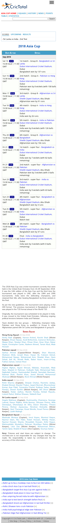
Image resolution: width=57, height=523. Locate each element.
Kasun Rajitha (16, 402)
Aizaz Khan (44, 342)
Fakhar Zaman (8, 362)
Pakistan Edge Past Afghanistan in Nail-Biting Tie (24, 513)
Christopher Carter (16, 344)
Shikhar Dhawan (21, 394)
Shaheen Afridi (8, 355)
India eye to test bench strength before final (22, 499)
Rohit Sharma (8, 383)
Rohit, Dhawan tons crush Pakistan (18, 506)
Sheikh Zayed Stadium (30, 98)
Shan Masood (48, 353)
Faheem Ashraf (48, 355)
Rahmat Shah (8, 374)
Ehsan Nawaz (16, 340)
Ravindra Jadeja (48, 383)
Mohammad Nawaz (10, 357)
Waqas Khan (7, 342)
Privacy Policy (25, 521)
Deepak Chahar (32, 383)
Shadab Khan (43, 357)
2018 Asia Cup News (28, 479)
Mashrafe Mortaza (10, 417)
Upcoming (16, 34)
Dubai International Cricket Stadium (36, 66)
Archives (37, 521)
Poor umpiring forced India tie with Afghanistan (24, 496)
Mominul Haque (48, 417)
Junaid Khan (22, 355)
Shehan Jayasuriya (19, 407)
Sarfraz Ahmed (9, 353)
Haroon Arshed (29, 337)
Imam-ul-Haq (49, 359)
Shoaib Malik (23, 359)
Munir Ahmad (30, 377)
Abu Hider (20, 420)
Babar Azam (36, 359)
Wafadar (35, 368)
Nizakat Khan (20, 342)
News (41, 13)
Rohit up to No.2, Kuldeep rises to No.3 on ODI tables (26, 483)
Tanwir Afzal (45, 344)
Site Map (13, 521)
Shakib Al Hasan (20, 429)
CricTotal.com (19, 518)
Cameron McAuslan (46, 340)
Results (27, 34)
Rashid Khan (22, 374)
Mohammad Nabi (47, 370)
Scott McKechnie (30, 340)
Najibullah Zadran (9, 372)
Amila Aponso (29, 402)
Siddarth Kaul (35, 394)
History (32, 13)
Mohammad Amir (28, 357)
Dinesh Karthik (16, 389)
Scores (5, 34)
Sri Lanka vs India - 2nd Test (15, 39)
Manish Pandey (32, 392)
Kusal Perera (42, 409)
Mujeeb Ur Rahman (16, 370)
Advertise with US (35, 518)
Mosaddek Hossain (33, 422)
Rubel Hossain (33, 420)
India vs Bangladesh (35, 236)
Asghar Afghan (8, 368)
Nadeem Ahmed (32, 344)
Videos (46, 521)
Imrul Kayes (34, 417)
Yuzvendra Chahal (27, 387)
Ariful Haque (49, 422)
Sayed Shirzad (23, 368)
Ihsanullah (45, 368)
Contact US (50, 518)
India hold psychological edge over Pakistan (22, 509)
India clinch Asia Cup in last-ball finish (20, 486)
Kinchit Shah (42, 337)
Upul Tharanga (16, 409)
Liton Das (15, 426)
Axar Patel (13, 387)
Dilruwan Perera (43, 402)
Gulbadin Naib (32, 370)
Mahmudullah (8, 424)
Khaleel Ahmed (8, 385)
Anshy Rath (7, 337)
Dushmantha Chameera (36, 400)
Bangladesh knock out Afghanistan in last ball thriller (26, 503)
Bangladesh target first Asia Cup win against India (25, 489)
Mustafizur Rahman (23, 424)
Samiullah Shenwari (46, 372)
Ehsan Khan (32, 342)
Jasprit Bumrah (36, 385)
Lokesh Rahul (8, 394)
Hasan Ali (34, 355)
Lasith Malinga (16, 411)
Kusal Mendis (30, 409)
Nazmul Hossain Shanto (13, 422)
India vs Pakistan (47, 120)
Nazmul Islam (8, 420)
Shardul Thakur (22, 385)
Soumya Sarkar (47, 429)
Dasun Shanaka (40, 405)
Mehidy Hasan (48, 420)
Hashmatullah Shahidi (27, 372)
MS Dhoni (43, 389)
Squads (22, 13)
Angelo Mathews (9, 400)
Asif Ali (12, 359)
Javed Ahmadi (36, 374)
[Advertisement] (29, 27)
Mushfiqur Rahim (40, 424)
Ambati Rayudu (48, 392)
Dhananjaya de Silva (22, 405)
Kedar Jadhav (17, 392)
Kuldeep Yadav (42, 387)
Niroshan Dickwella (38, 407)
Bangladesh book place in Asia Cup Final (21, 493)
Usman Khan (21, 362)
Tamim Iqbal (7, 429)
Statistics (14, 16)
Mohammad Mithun (46, 426)
